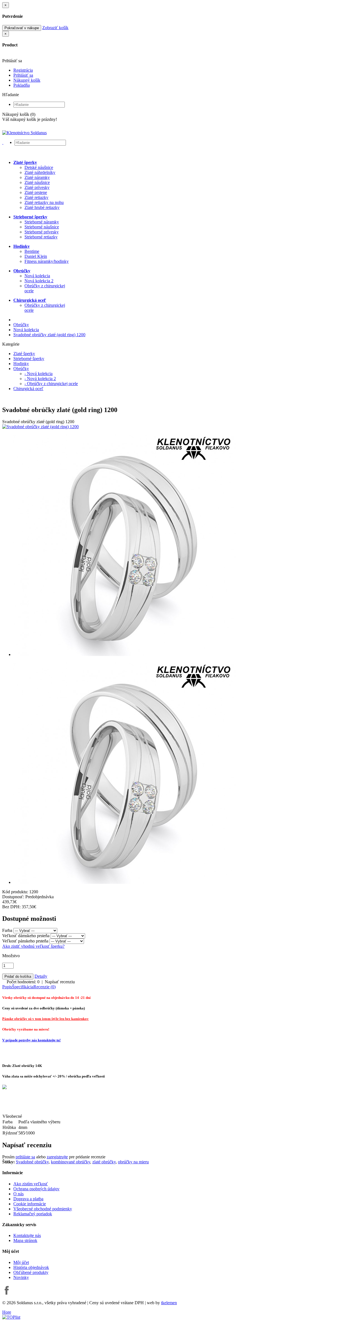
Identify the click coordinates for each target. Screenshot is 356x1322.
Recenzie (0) (44, 986)
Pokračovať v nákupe (21, 28)
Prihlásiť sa (23, 75)
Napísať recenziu (60, 981)
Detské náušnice (38, 167)
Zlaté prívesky (37, 187)
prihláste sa (25, 1156)
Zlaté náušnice (37, 182)
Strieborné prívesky (41, 232)
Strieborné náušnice (41, 227)
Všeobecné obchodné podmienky (42, 1208)
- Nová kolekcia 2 (40, 378)
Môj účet (21, 1262)
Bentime (31, 251)
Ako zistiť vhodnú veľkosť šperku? (33, 946)
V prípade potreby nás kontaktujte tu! (31, 1040)
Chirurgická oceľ (28, 388)
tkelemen (169, 1302)
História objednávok (31, 1267)
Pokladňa (21, 85)
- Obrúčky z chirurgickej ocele (51, 383)
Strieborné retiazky (41, 237)
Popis (7, 986)
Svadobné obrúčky (32, 1161)
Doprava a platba (28, 1198)
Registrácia (23, 70)
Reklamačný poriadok (32, 1213)
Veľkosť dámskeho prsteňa (26, 935)
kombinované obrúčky (70, 1161)
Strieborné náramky (41, 221)
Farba (7, 930)
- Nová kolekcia (38, 373)
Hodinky (21, 363)
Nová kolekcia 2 (38, 280)
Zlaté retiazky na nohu (44, 202)
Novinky (21, 1277)
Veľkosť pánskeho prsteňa (25, 941)
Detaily (40, 976)
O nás (18, 1193)
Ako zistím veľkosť (30, 1183)
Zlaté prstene (35, 192)
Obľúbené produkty (30, 1272)
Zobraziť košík (55, 27)
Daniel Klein (35, 256)
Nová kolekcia (37, 275)
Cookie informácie (29, 1203)
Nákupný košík (26, 80)
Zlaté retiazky (36, 197)
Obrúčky (21, 324)
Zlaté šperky (24, 353)
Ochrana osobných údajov (36, 1188)
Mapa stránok (25, 1240)
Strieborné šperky (28, 358)
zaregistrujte (57, 1156)
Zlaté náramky (37, 177)
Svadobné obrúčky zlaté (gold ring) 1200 (49, 334)
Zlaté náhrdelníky (39, 172)
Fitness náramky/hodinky (46, 261)
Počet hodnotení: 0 (23, 981)
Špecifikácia (22, 986)
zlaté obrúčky (104, 1161)
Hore (6, 1312)
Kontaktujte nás (27, 1235)
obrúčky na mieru (133, 1161)
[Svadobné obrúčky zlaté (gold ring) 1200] (40, 426)
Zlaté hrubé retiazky (42, 207)
